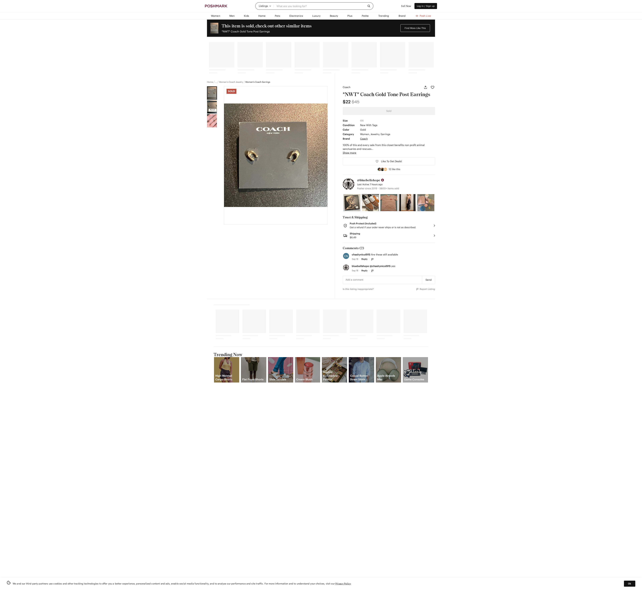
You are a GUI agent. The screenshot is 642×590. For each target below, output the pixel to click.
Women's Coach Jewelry (231, 82)
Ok (629, 583)
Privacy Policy (343, 583)
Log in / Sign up (426, 6)
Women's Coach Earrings (257, 82)
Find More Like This (415, 28)
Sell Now (406, 6)
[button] (265, 6)
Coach (346, 87)
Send (428, 279)
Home (210, 82)
